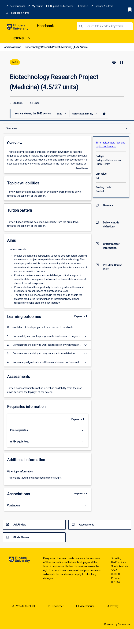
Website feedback (25, 606)
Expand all (80, 316)
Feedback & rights (19, 12)
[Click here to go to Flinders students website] (17, 27)
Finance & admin (104, 6)
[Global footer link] (19, 560)
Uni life (84, 6)
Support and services (61, 6)
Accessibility (87, 606)
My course (37, 6)
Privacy (114, 606)
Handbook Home (12, 47)
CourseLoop (124, 624)
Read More (82, 168)
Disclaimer (58, 606)
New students (17, 6)
